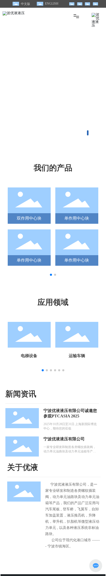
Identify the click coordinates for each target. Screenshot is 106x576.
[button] (88, 132)
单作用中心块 (76, 218)
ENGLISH (51, 3)
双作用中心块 (29, 218)
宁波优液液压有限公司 (64, 439)
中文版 (25, 4)
